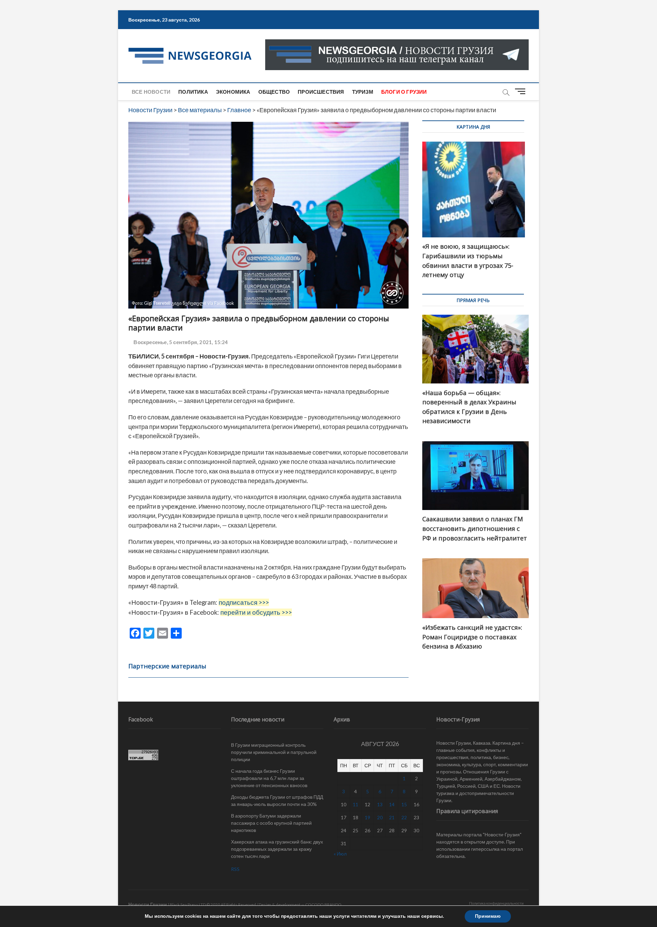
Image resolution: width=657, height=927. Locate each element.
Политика (193, 92)
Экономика (233, 92)
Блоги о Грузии (404, 92)
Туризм (362, 92)
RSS (235, 869)
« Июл (340, 854)
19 (367, 817)
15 (404, 804)
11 (355, 804)
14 (392, 804)
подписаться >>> (244, 602)
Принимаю (488, 916)
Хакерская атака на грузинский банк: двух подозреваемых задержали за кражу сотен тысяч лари (277, 849)
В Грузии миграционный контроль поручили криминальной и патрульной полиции (274, 752)
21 (392, 817)
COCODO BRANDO (323, 904)
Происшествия (321, 92)
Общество (274, 92)
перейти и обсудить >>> (256, 612)
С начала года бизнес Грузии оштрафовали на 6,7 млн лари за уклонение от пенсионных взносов (269, 778)
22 (404, 817)
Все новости (151, 92)
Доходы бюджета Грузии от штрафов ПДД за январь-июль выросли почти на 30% (277, 800)
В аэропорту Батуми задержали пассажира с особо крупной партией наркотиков (271, 823)
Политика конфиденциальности (496, 903)
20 (380, 817)
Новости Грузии (147, 904)
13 (380, 804)
